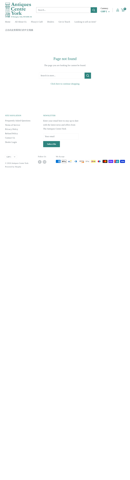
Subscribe (51, 144)
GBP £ (8, 157)
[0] (122, 10)
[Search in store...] (88, 76)
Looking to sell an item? (85, 22)
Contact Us (10, 138)
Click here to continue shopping (65, 84)
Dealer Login (11, 142)
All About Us (21, 22)
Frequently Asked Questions (17, 120)
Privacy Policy (11, 129)
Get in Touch (64, 22)
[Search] (94, 10)
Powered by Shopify (13, 167)
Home (7, 22)
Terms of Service (12, 125)
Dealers (50, 22)
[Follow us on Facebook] (40, 162)
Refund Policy (11, 133)
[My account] (117, 10)
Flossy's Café (37, 22)
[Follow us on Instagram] (44, 162)
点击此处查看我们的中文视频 (19, 30)
